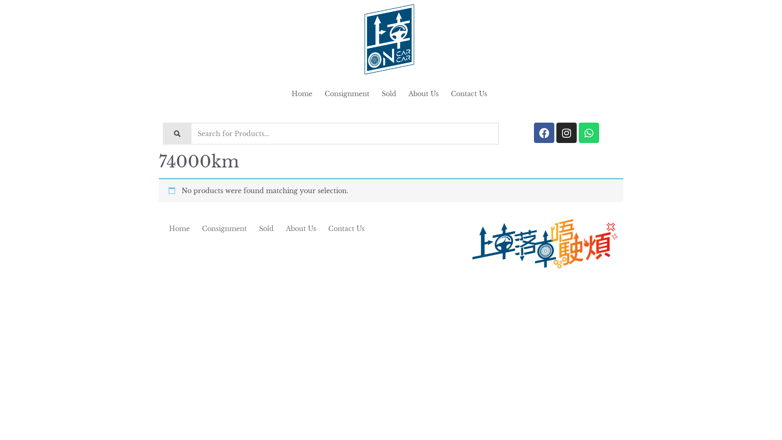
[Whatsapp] (589, 133)
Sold (389, 94)
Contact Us (469, 94)
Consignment (347, 94)
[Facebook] (544, 133)
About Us (424, 94)
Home (302, 94)
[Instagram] (566, 133)
